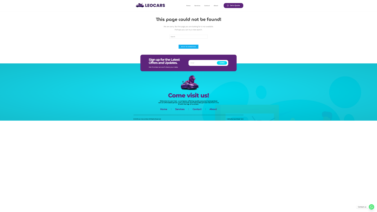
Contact (207, 6)
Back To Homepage (188, 47)
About (216, 6)
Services (197, 6)
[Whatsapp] (371, 207)
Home (188, 6)
